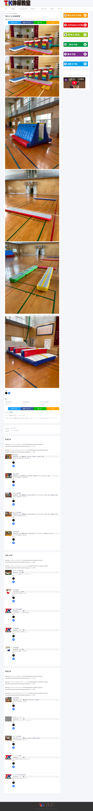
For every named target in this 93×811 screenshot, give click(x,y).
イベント (21, 610)
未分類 (20, 456)
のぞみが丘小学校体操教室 (19, 774)
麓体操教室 (15, 454)
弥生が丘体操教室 (45, 401)
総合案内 (52, 8)
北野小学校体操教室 (17, 609)
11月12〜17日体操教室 (18, 570)
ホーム (6, 8)
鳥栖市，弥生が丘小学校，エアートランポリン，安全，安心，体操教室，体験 (40, 495)
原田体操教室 (8, 401)
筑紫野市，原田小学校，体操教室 (32, 699)
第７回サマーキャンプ (17, 717)
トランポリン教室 (16, 755)
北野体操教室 (26, 401)
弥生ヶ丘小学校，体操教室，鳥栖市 (32, 738)
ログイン (17, 415)
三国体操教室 (15, 474)
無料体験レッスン (34, 8)
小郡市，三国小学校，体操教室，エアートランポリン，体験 (37, 475)
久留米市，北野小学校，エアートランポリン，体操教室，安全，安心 (38, 533)
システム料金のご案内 (23, 8)
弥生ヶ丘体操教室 (16, 736)
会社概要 (13, 8)
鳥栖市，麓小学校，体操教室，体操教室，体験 (34, 456)
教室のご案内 (43, 8)
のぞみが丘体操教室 (14, 430)
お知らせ (21, 630)
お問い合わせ (60, 8)
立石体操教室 (15, 590)
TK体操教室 (46, 805)
